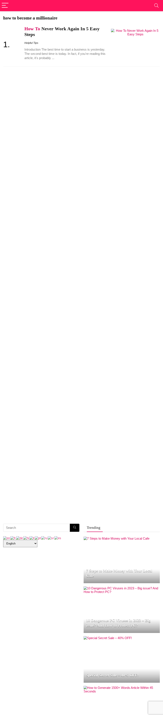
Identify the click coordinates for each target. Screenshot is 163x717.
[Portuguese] (38, 538)
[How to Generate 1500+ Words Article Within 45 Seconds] (122, 687)
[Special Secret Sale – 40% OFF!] (108, 638)
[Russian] (44, 538)
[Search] (156, 5)
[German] (19, 538)
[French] (13, 538)
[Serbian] (51, 538)
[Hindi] (26, 538)
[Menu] (5, 5)
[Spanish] (58, 538)
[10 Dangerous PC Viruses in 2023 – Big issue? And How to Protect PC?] (122, 588)
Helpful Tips (31, 42)
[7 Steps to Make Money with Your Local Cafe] (116, 538)
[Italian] (32, 538)
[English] (6, 538)
